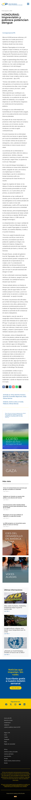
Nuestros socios (8, 720)
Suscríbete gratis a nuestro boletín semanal (15, 681)
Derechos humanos (20, 394)
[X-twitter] (11, 704)
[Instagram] (15, 704)
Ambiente (5, 402)
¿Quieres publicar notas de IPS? (12, 727)
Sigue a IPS (7, 732)
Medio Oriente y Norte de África (12, 760)
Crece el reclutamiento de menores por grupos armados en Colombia (15, 488)
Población (6, 403)
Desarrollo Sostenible (9, 396)
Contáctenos (7, 722)
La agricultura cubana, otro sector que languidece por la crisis (14, 630)
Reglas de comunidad (9, 744)
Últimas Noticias (7, 398)
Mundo (6, 763)
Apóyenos (6, 724)
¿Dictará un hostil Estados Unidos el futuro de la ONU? (14, 651)
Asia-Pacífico (7, 756)
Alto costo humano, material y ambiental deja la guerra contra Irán (15, 607)
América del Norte (8, 754)
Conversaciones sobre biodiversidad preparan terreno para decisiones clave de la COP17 (15, 506)
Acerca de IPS (7, 718)
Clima (12, 394)
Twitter (6, 737)
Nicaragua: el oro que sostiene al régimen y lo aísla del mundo (13, 515)
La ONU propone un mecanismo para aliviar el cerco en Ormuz (14, 523)
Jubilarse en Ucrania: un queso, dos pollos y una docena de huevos (13, 497)
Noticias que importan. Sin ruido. (15, 672)
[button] (3, 387)
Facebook (6, 739)
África (5, 749)
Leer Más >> (6, 491)
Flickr (5, 741)
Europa (6, 758)
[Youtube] (20, 704)
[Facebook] (6, 704)
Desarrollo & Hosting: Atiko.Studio (15, 793)
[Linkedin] (24, 704)
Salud (24, 396)
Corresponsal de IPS (8, 33)
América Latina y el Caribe (16, 402)
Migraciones (19, 396)
